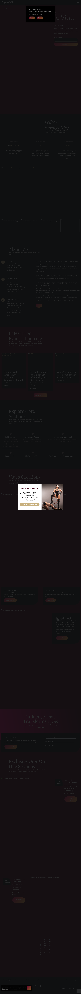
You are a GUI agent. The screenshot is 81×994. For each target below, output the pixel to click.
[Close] (61, 483)
